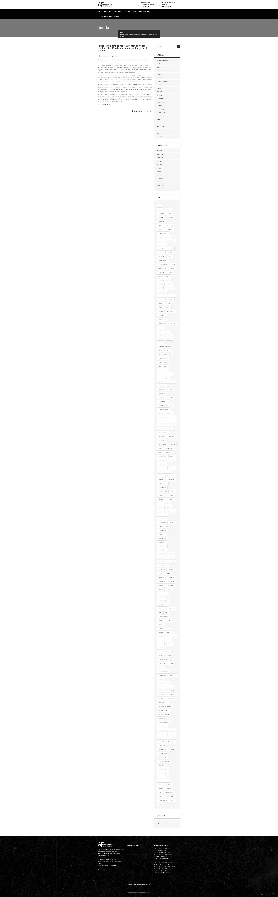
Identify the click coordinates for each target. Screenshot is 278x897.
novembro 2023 (161, 178)
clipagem (161, 284)
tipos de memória (162, 749)
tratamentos (161, 776)
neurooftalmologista (163, 593)
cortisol (160, 303)
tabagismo (172, 733)
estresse (173, 444)
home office (166, 503)
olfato (160, 612)
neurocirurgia (162, 581)
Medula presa (162, 554)
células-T (172, 268)
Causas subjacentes (163, 264)
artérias (160, 241)
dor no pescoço (162, 389)
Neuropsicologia (161, 112)
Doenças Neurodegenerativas (164, 78)
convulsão (161, 299)
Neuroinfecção (160, 102)
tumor (160, 792)
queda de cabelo (162, 663)
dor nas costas (162, 385)
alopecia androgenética (164, 225)
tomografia (173, 749)
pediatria (160, 636)
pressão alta (169, 643)
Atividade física (162, 244)
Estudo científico (169, 448)
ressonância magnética (164, 683)
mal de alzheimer (162, 530)
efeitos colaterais (162, 401)
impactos (168, 507)
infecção (160, 510)
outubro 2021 (160, 189)
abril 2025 (159, 168)
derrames (169, 334)
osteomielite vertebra (163, 616)
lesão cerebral (162, 518)
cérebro (171, 272)
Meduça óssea (162, 542)
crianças (168, 307)
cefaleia (173, 264)
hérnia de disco (170, 495)
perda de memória (171, 636)
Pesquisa (159, 119)
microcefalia (161, 561)
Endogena (169, 413)
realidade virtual (162, 675)
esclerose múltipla (163, 432)
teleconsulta (161, 741)
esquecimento (162, 436)
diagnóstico (161, 342)
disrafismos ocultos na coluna (165, 346)
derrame (160, 334)
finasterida (161, 475)
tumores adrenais (170, 796)
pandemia (161, 624)
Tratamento (159, 137)
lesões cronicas (162, 522)
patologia (169, 632)
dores (171, 389)
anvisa (168, 237)
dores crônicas (162, 393)
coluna (160, 288)
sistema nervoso (162, 726)
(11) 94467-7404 (146, 6)
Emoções (161, 413)
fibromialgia (171, 467)
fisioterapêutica (170, 475)
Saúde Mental (169, 690)
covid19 (160, 307)
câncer (169, 256)
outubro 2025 (160, 151)
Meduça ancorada (163, 538)
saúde (160, 690)
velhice (172, 800)
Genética (159, 88)
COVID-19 (168, 303)
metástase (171, 557)
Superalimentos (162, 733)
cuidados (161, 311)
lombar (160, 526)
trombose (169, 788)
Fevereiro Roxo (162, 467)
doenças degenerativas (164, 362)
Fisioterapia (159, 85)
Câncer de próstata (163, 260)
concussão (172, 295)
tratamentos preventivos (164, 780)
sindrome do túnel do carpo (165, 706)
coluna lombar (162, 291)
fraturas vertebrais (163, 483)
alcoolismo (161, 217)
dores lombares (162, 397)
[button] (268, 893)
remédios (161, 679)
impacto (160, 507)
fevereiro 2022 (160, 185)
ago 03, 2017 (116, 56)
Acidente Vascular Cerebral (163, 60)
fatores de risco (162, 464)
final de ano (168, 471)
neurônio (161, 589)
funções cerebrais (163, 491)
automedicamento (163, 248)
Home (121, 32)
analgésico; (169, 229)
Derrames (159, 71)
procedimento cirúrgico (164, 651)
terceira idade (162, 745)
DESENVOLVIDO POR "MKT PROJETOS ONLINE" (139, 893)
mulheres (171, 569)
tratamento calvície (163, 769)
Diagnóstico (159, 74)
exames (160, 452)
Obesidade (172, 608)
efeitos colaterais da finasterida (165, 405)
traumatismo (161, 784)
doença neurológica (163, 358)
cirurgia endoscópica (163, 280)
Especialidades (118, 11)
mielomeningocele (163, 565)
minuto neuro (162, 569)
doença (168, 350)
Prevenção (159, 123)
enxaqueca (172, 421)
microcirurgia (171, 561)
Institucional (107, 11)
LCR (166, 514)
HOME (99, 11)
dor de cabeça (162, 381)
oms (166, 612)
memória (171, 554)
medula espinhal (162, 550)
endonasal (161, 417)
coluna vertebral (162, 295)
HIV (159, 503)
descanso (161, 338)
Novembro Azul (162, 608)
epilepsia (173, 424)
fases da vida (161, 460)
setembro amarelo (171, 698)
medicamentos (162, 534)
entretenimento (171, 417)
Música (168, 573)
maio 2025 (159, 164)
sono (174, 730)
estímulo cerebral (163, 444)
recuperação (173, 675)
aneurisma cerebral (163, 233)
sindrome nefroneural (163, 710)
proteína (160, 655)
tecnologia (172, 737)
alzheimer (161, 229)
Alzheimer (159, 64)
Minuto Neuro (160, 95)
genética (160, 495)
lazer (160, 514)
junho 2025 (159, 161)
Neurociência (171, 577)
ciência (160, 276)
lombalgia (172, 522)
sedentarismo (162, 694)
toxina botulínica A (163, 753)
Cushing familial (162, 315)
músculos (161, 573)
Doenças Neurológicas (162, 81)
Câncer (158, 67)
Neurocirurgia (160, 99)
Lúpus (167, 526)
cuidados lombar (170, 311)
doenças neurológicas (163, 377)
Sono (158, 130)
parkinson (161, 632)
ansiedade (161, 237)
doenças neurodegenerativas (165, 374)
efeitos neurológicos (163, 409)
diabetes (169, 338)
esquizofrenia (172, 436)
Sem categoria (160, 126)
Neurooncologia (160, 109)
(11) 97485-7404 (167, 6)
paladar (168, 620)
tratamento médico (163, 773)
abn (159, 205)
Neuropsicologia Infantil (162, 116)
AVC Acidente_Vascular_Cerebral (166, 252)
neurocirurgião (172, 581)
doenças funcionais (163, 366)
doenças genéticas (163, 370)
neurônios (169, 589)
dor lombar (171, 381)
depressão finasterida (163, 331)
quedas (172, 663)
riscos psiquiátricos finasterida (165, 687)
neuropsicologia (162, 604)
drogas (171, 397)
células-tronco (162, 272)
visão (160, 804)
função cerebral (162, 487)
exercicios (168, 452)
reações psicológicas (163, 671)
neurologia (161, 585)
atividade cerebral (170, 241)
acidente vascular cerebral (164, 209)
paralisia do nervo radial (164, 628)
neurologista (170, 585)
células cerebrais (162, 268)
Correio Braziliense (105, 104)
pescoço (160, 640)
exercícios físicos (162, 456)
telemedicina (171, 741)
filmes (160, 471)
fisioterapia (161, 479)
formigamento (171, 479)
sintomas (161, 718)
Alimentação (170, 217)
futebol (172, 491)
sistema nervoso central (164, 730)
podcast (160, 643)
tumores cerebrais (163, 800)
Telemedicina (160, 133)
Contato (116, 16)
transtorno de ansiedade (164, 761)
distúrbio (161, 350)
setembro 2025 (160, 154)
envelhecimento (162, 421)
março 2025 (159, 171)
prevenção (161, 647)
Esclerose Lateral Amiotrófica (165, 428)
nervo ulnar (161, 577)
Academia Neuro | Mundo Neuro (141, 11)
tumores (160, 796)
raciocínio (161, 667)
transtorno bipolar (163, 757)
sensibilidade (172, 694)
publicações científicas (164, 659)
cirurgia (167, 276)
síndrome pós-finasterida (164, 714)
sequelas (161, 698)
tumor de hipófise (169, 792)
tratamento (161, 765)
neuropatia (161, 597)
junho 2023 (159, 182)
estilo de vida (161, 440)
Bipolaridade (161, 256)
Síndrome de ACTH (163, 702)
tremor (169, 784)
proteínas (169, 655)
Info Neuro (127, 11)
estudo (160, 448)
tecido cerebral (162, 737)
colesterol (169, 284)
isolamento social (170, 510)
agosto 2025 (160, 158)
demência (172, 323)
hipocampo (170, 499)
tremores (161, 788)
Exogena (172, 456)
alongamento (161, 221)
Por (106, 56)
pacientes (161, 620)
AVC (172, 248)
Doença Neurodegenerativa (165, 354)
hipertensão (161, 499)
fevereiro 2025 (160, 175)
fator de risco (171, 460)
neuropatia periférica (163, 600)
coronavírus (170, 299)
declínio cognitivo (162, 323)
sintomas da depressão (164, 722)
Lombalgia (159, 92)
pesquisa (169, 640)
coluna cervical (169, 288)
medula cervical (162, 546)
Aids (170, 213)
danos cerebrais (162, 319)
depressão (161, 327)
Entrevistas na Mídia (106, 16)
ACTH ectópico (162, 213)
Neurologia (159, 105)
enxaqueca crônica (163, 424)
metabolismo (161, 557)
